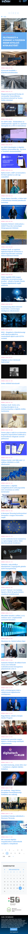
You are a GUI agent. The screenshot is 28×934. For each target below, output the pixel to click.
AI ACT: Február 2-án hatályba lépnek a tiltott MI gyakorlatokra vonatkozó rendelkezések (12, 592)
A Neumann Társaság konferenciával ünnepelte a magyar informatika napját (14, 515)
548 (4, 856)
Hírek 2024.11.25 (7, 837)
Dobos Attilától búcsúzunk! (10, 383)
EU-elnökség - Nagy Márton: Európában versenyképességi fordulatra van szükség (11, 792)
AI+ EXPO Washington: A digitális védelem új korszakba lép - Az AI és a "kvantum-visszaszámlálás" (13, 149)
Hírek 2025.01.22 (7, 483)
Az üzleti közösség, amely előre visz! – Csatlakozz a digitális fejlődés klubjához (14, 767)
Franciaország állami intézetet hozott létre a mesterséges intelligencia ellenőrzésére (11, 309)
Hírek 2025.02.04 (7, 274)
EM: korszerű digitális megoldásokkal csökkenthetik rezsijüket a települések (11, 842)
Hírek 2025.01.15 (7, 562)
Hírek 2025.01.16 (7, 536)
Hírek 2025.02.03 (7, 304)
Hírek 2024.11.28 (7, 788)
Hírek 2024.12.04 (7, 713)
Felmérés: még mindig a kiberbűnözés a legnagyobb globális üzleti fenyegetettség (13, 566)
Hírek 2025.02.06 (7, 221)
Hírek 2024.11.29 (7, 762)
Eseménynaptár (9, 866)
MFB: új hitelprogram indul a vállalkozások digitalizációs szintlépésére (11, 692)
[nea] (14, 909)
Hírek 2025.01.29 (7, 402)
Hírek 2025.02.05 (7, 247)
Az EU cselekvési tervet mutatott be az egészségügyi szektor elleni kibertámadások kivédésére (13, 541)
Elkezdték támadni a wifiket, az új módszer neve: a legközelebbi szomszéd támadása (12, 618)
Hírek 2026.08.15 (8, 34)
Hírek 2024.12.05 (7, 687)
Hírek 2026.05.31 (7, 144)
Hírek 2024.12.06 (7, 638)
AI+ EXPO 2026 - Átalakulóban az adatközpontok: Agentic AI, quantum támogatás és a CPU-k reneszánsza (14, 124)
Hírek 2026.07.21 (7, 91)
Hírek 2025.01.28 (7, 430)
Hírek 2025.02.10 (7, 170)
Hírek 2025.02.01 (7, 329)
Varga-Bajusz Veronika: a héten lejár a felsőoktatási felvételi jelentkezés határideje (14, 200)
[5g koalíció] (14, 901)
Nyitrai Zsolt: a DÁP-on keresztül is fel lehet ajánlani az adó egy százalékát (13, 175)
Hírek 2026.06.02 (7, 119)
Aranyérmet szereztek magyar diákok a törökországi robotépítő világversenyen (12, 741)
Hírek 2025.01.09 (7, 587)
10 (19, 853)
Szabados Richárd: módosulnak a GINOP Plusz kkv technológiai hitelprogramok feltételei (12, 226)
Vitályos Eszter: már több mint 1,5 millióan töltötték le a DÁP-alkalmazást (13, 462)
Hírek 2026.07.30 (7, 68)
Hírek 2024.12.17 (7, 613)
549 (9, 856)
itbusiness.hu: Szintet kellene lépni (13, 641)
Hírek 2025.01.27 (7, 457)
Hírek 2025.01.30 (7, 380)
